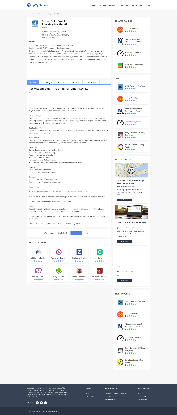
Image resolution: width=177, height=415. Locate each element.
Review (33, 82)
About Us (124, 5)
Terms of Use (142, 397)
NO (88, 233)
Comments (75, 82)
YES (76, 233)
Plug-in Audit (109, 397)
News (87, 393)
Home (93, 5)
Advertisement (110, 400)
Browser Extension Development (115, 393)
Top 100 (102, 5)
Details (60, 82)
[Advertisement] (92, 34)
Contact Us (137, 5)
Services (113, 5)
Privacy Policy (142, 400)
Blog (148, 5)
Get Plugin (47, 82)
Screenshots (91, 82)
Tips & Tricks (90, 397)
